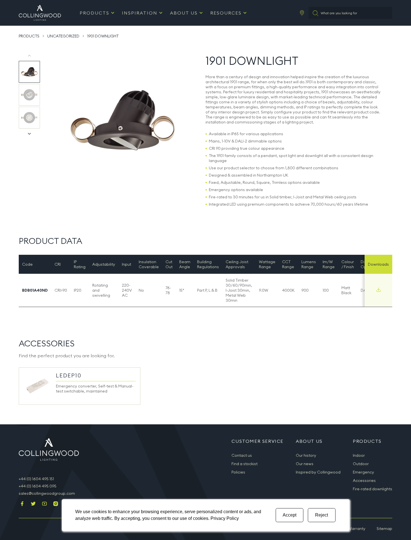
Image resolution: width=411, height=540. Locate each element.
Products (94, 13)
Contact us (242, 455)
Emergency (363, 472)
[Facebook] (22, 504)
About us (184, 13)
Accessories (364, 480)
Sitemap (384, 528)
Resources (226, 13)
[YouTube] (44, 504)
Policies (238, 472)
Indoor (359, 455)
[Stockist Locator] (302, 12)
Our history (306, 455)
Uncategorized (63, 36)
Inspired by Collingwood (318, 472)
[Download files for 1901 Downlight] (378, 289)
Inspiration (139, 13)
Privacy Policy (225, 518)
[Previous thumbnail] (29, 56)
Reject (321, 515)
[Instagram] (55, 504)
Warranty (356, 528)
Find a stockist (245, 463)
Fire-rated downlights (372, 488)
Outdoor (361, 463)
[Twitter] (33, 504)
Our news (304, 463)
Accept (289, 515)
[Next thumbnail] (29, 133)
